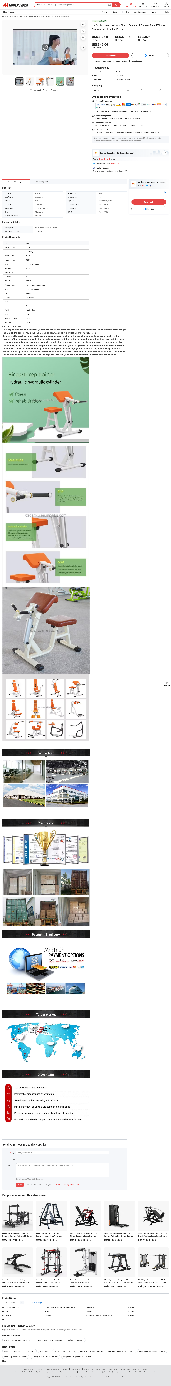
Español (38, 1372)
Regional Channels (113, 1369)
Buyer (115, 12)
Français (55, 1372)
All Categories (10, 12)
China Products (40, 1369)
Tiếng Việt (138, 1372)
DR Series (47, 1316)
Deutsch (81, 1372)
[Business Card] (165, 192)
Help (127, 12)
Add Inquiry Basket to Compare (45, 90)
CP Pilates (130, 1316)
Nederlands (90, 1372)
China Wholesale (76, 1369)
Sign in (166, 6)
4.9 (139, 185)
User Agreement (99, 1377)
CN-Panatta (90, 1307)
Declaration (109, 1377)
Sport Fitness (44, 1351)
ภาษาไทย (123, 1372)
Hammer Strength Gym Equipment (49, 1340)
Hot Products (28, 1369)
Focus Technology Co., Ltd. (70, 1377)
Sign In (95, 171)
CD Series (89, 1311)
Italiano (74, 1372)
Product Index (125, 1369)
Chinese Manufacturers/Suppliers (57, 1369)
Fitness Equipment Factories (64, 1351)
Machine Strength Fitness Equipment (121, 1351)
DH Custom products (9, 1307)
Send (20, 1184)
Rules (167, 12)
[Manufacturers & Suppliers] (15, 4)
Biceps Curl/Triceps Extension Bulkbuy (77, 1357)
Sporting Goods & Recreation (18, 16)
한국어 (104, 1372)
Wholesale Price (89, 1369)
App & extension (140, 12)
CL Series (5, 1311)
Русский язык (64, 1372)
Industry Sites (100, 1369)
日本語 (111, 1372)
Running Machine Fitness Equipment (45, 1357)
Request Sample (135, 61)
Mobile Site (135, 1369)
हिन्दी (117, 1372)
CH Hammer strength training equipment (58, 1307)
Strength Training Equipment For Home (18, 1340)
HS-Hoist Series (7, 1316)
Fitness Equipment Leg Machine (15, 1357)
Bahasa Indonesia (150, 1372)
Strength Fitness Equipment (62, 16)
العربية (98, 1372)
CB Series (47, 1311)
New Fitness (30, 1351)
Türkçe (131, 1372)
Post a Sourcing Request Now (67, 1184)
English (31, 1372)
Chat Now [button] (152, 55)
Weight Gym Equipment (75, 1340)
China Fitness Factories (12, 1351)
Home (4, 16)
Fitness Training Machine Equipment (152, 1351)
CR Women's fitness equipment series (99, 1316)
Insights (144, 1369)
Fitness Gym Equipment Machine (91, 1351)
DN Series (130, 1307)
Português (47, 1372)
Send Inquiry (110, 55)
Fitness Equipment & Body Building (40, 16)
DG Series (130, 1311)
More (4, 1361)
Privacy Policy (120, 1377)
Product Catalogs (35, 1302)
